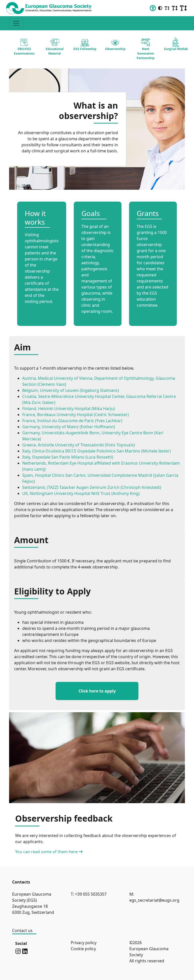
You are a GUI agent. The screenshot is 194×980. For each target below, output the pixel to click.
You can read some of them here (46, 851)
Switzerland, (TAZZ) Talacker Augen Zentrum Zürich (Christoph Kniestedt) (91, 487)
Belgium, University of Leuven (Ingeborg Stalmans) (70, 390)
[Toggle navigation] (16, 23)
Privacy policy (83, 942)
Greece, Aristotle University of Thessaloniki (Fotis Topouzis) (78, 445)
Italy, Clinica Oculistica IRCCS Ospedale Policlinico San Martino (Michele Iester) (96, 451)
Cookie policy (83, 948)
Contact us (22, 930)
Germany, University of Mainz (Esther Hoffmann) (68, 426)
